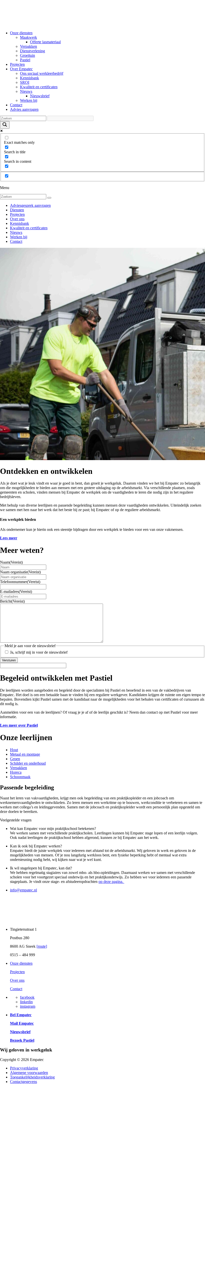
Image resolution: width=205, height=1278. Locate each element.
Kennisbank (29, 78)
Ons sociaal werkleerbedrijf (41, 73)
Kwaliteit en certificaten (39, 87)
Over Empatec (21, 69)
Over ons (17, 219)
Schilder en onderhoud (28, 763)
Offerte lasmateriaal (45, 42)
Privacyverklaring (24, 1068)
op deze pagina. (111, 881)
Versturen (9, 660)
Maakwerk (28, 37)
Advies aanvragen (24, 109)
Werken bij (28, 100)
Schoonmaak (20, 777)
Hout (14, 750)
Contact (16, 105)
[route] (41, 946)
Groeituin (27, 55)
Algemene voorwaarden (29, 1072)
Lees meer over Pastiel (19, 725)
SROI (24, 82)
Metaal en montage (25, 754)
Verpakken (28, 46)
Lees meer (8, 538)
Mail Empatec (22, 1023)
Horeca (16, 772)
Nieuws (26, 91)
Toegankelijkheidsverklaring (32, 1077)
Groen (15, 759)
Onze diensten (21, 33)
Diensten (17, 210)
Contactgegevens (23, 1081)
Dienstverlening (32, 51)
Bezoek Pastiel (22, 1040)
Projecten (17, 64)
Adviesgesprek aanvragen (30, 205)
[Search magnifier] (5, 125)
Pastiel (25, 60)
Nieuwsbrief (40, 96)
